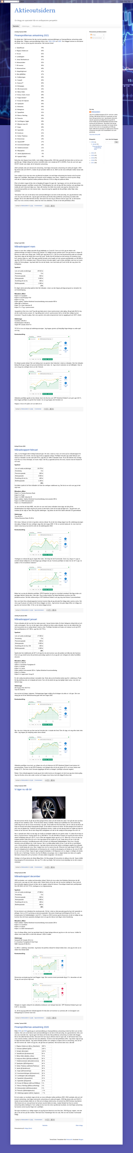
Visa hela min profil (94, 134)
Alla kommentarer (97, 38)
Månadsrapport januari (26, 619)
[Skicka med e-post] (46, 206)
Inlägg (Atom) (28, 1128)
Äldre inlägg (79, 1125)
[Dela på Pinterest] (54, 206)
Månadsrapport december (27, 876)
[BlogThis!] (48, 206)
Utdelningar (25, 26)
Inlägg (94, 35)
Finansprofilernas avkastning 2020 (32, 1027)
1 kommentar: (38, 409)
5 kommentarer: (38, 205)
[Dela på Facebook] (52, 206)
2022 (92, 142)
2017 (92, 162)
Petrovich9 (69, 1139)
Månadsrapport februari (26, 450)
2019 (53, 41)
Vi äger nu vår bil (23, 789)
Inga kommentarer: (39, 610)
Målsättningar (37, 26)
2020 (59, 41)
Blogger (81, 1139)
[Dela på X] (50, 206)
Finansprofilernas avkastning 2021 (32, 35)
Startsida (16, 26)
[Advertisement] (49, 225)
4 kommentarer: (38, 1119)
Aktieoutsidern (95, 112)
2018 (50, 41)
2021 (92, 153)
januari (95, 144)
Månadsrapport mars (25, 246)
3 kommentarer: (38, 867)
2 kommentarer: (38, 780)
